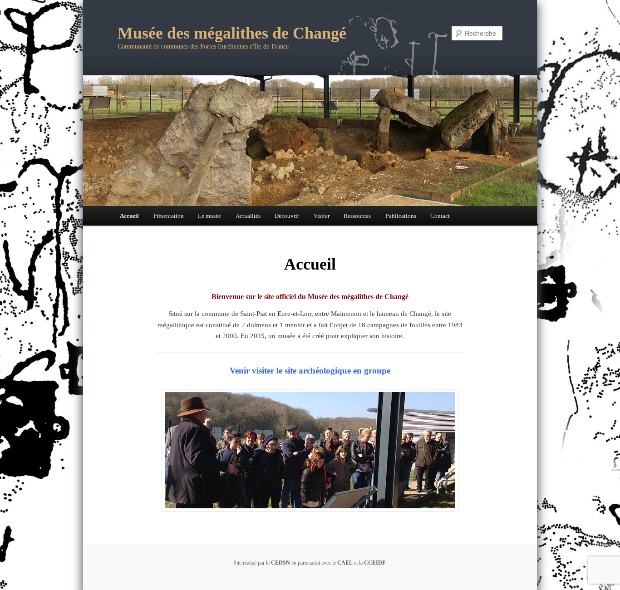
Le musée (209, 215)
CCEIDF (374, 563)
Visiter (322, 215)
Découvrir (287, 215)
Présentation (168, 215)
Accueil (129, 215)
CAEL (345, 563)
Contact (440, 215)
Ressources (357, 215)
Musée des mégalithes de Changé (232, 33)
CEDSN (280, 563)
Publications (400, 215)
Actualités (248, 215)
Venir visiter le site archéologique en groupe (310, 370)
